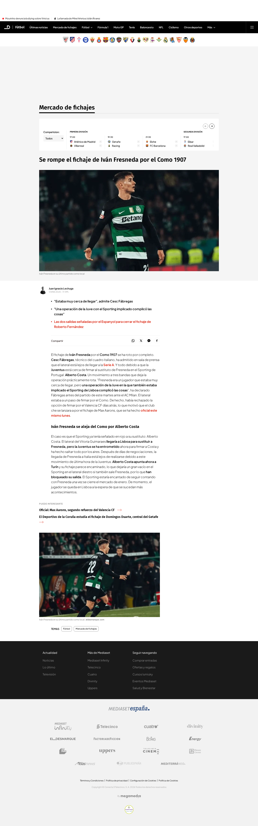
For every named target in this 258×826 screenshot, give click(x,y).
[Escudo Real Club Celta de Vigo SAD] (79, 40)
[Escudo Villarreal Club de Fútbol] (192, 40)
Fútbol (19, 27)
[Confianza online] (129, 813)
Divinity (92, 681)
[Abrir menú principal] (252, 27)
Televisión (49, 674)
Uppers (92, 688)
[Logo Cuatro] (151, 726)
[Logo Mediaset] (129, 711)
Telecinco (94, 667)
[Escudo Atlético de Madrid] (72, 40)
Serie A (108, 365)
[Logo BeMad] (63, 751)
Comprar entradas (145, 660)
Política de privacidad (117, 780)
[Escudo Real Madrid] (166, 40)
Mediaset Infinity (98, 660)
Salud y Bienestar (144, 688)
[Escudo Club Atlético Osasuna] (132, 40)
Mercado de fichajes (67, 107)
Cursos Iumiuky (143, 674)
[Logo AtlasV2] (85, 763)
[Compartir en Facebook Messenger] (149, 341)
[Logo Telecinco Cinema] (151, 751)
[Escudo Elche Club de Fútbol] (92, 40)
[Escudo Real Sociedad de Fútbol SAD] (172, 40)
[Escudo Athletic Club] (66, 40)
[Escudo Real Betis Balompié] (159, 40)
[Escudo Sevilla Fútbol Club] (179, 40)
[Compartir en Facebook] (157, 341)
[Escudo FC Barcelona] (106, 40)
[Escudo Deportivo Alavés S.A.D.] (86, 40)
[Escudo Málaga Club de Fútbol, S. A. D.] (126, 40)
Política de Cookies (168, 780)
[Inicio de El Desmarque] (7, 27)
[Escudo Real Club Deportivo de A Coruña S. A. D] (152, 40)
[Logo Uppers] (107, 751)
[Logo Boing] (151, 738)
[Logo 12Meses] (195, 751)
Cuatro (92, 674)
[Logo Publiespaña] (129, 763)
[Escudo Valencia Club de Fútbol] (186, 40)
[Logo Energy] (195, 738)
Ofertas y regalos (144, 667)
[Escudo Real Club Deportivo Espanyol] (99, 40)
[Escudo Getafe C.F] (112, 40)
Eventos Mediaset (144, 681)
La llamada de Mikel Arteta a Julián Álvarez (78, 18)
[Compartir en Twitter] (141, 341)
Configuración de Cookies (143, 780)
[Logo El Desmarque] (63, 739)
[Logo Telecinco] (107, 726)
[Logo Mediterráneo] (173, 763)
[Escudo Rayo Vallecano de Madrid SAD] (146, 40)
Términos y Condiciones (92, 780)
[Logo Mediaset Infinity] (63, 726)
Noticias (48, 660)
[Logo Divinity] (195, 726)
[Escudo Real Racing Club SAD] (139, 40)
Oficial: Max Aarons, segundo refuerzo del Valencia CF (77, 510)
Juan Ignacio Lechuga (61, 288)
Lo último (49, 667)
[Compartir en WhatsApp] (133, 341)
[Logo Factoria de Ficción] (107, 738)
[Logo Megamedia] (131, 796)
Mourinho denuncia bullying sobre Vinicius (27, 18)
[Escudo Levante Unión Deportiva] (119, 40)
